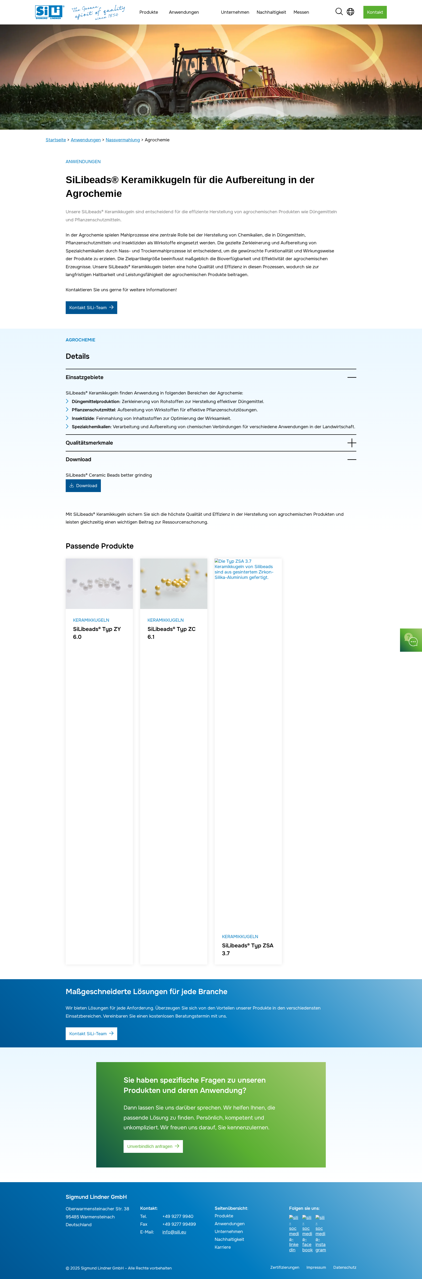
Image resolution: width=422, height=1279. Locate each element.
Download (78, 459)
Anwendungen (86, 140)
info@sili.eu (174, 1232)
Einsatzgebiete (85, 377)
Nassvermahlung (123, 140)
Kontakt (375, 12)
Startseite (56, 140)
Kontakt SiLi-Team (88, 307)
